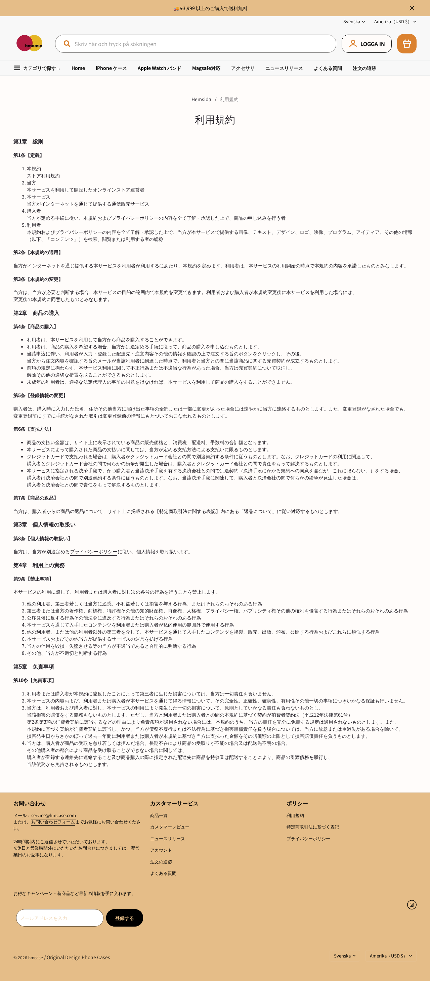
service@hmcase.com (53, 815)
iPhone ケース (111, 68)
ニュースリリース (284, 68)
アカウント (161, 850)
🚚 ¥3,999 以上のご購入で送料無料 (210, 8)
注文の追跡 (364, 68)
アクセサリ (243, 68)
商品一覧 (159, 815)
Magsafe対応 (206, 68)
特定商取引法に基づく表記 (313, 826)
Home (78, 68)
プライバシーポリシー (93, 551)
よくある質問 (328, 68)
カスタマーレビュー (169, 826)
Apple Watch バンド (159, 68)
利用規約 (295, 815)
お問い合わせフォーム (53, 821)
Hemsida (201, 99)
